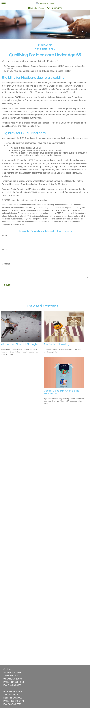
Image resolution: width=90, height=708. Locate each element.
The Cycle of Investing (56, 344)
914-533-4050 (17, 682)
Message (6, 264)
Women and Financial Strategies (20, 344)
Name (4, 235)
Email (4, 249)
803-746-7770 (17, 701)
